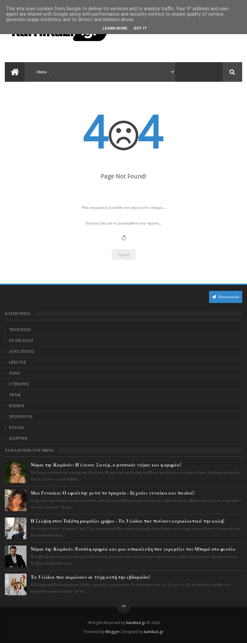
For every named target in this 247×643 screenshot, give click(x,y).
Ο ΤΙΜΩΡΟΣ (19, 384)
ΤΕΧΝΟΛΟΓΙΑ (21, 417)
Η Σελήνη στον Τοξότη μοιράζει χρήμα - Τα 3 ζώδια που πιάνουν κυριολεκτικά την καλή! (127, 520)
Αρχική (124, 254)
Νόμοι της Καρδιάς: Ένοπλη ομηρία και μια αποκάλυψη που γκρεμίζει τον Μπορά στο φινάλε (133, 549)
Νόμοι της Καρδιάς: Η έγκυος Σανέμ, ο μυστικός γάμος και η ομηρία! (106, 464)
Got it (140, 28)
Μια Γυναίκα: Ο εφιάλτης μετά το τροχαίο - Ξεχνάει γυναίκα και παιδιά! (113, 492)
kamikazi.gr (136, 622)
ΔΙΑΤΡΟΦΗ (18, 438)
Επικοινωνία (228, 296)
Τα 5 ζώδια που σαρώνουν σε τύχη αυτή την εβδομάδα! (90, 577)
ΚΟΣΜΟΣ (16, 406)
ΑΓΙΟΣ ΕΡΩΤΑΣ (21, 351)
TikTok (14, 395)
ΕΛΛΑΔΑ (16, 427)
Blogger (112, 631)
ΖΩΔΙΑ (14, 373)
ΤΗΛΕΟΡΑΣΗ (20, 330)
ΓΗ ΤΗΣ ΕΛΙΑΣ (21, 341)
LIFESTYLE (17, 362)
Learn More (114, 28)
